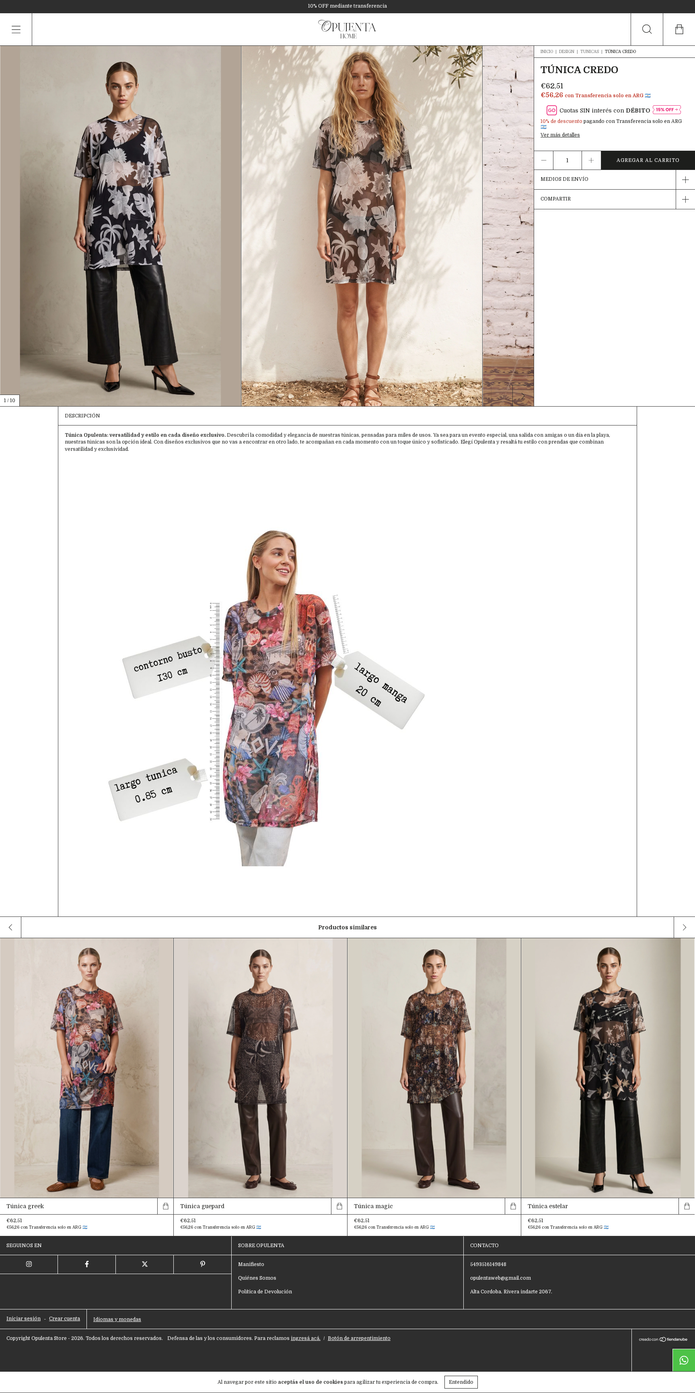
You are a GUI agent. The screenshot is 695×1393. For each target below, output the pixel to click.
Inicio (547, 51)
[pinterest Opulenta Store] (202, 1264)
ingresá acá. (306, 1338)
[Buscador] (647, 29)
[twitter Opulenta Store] (144, 1264)
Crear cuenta (64, 1318)
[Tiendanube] (663, 1340)
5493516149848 (488, 1264)
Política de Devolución (265, 1292)
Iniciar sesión (23, 1318)
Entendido (461, 1382)
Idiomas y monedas (117, 1319)
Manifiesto (251, 1264)
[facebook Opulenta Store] (87, 1264)
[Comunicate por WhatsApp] (683, 1360)
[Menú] (16, 29)
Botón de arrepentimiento (359, 1338)
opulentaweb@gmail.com (500, 1278)
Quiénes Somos (257, 1278)
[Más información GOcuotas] (667, 110)
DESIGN (566, 51)
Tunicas (589, 51)
